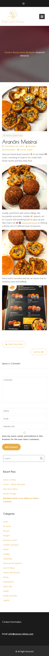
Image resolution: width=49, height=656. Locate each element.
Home (7, 52)
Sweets (6, 600)
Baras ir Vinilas (9, 479)
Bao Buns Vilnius (10, 489)
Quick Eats (17, 135)
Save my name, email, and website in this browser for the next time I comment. (22, 438)
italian (30, 149)
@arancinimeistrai (30, 223)
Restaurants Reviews (23, 52)
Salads (6, 591)
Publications (8, 581)
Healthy (6, 554)
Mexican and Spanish (12, 563)
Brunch (6, 531)
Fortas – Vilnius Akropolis (14, 484)
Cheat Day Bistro (15, 344)
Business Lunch (10, 540)
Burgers (6, 535)
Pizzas (6, 577)
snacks (23, 149)
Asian (5, 521)
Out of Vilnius (9, 568)
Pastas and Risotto (11, 572)
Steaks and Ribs (10, 595)
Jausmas (37, 352)
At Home (7, 135)
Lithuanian (7, 558)
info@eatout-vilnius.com (20, 633)
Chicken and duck (10, 544)
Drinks (6, 549)
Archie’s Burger (9, 493)
